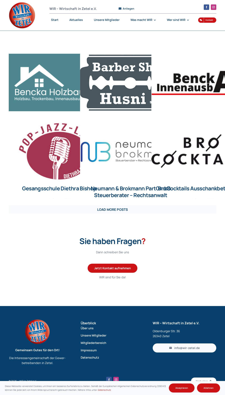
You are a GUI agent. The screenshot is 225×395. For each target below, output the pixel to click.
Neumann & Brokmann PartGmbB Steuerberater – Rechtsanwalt (131, 192)
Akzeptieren (181, 387)
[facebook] (206, 7)
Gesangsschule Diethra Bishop (59, 188)
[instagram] (213, 7)
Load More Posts (112, 209)
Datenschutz (104, 389)
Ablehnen (208, 387)
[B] (59, 82)
